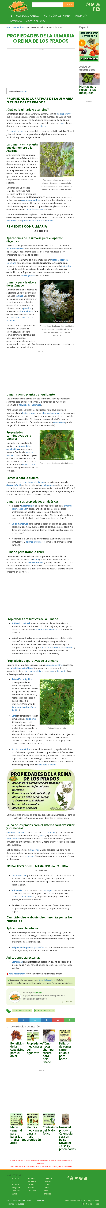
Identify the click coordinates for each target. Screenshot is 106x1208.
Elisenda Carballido (47, 980)
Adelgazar (16, 1187)
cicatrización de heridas (23, 896)
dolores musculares (35, 541)
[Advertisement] (41, 68)
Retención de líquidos (22, 679)
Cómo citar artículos (47, 1190)
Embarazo (32, 1190)
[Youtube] (71, 1179)
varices (31, 856)
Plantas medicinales (19, 27)
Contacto (48, 1178)
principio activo (16, 131)
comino (25, 464)
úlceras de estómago (52, 413)
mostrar (23, 91)
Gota (14, 715)
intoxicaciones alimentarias (47, 629)
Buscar (69, 4)
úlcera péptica (26, 311)
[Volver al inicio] (11, 16)
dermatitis (61, 671)
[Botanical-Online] (18, 6)
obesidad (28, 671)
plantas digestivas (15, 248)
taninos (50, 220)
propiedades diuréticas (33, 220)
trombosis (51, 832)
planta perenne (63, 113)
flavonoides (12, 220)
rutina (42, 835)
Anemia (31, 1187)
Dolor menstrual (20, 523)
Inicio (8, 27)
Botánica (15, 21)
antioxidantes (13, 838)
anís (34, 464)
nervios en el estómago (30, 404)
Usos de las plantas (27, 15)
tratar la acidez (29, 413)
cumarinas (34, 849)
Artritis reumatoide (21, 749)
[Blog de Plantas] (85, 1179)
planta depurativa (54, 665)
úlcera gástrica (28, 275)
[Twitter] (76, 1179)
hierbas (43, 126)
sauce (36, 559)
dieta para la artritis (46, 764)
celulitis (37, 671)
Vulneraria (17, 890)
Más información (17, 973)
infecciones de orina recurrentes (58, 647)
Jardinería (81, 15)
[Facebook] (68, 1179)
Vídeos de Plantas (36, 21)
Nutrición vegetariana (57, 15)
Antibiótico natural (21, 623)
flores (61, 123)
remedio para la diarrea (33, 482)
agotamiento (27, 505)
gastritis (27, 308)
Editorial (38, 992)
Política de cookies (91, 1204)
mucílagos (48, 890)
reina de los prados (22, 1010)
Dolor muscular (19, 875)
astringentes (47, 485)
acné (52, 671)
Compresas (17, 961)
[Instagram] (80, 1179)
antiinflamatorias (34, 209)
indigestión (66, 266)
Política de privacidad (90, 1201)
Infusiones (32, 1178)
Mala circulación (16, 832)
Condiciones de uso (71, 1201)
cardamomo (59, 422)
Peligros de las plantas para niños (28, 947)
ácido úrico (31, 718)
